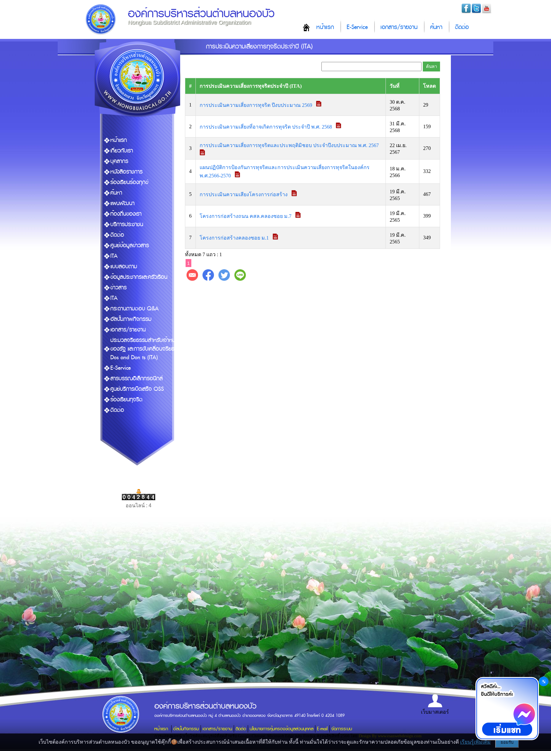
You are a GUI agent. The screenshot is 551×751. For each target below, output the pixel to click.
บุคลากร (119, 161)
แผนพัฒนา (122, 203)
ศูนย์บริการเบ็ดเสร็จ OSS (137, 389)
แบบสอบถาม (123, 266)
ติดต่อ (462, 27)
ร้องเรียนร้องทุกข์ (129, 182)
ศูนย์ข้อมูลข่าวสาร (129, 245)
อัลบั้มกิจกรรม (186, 728)
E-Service (357, 27)
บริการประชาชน (126, 224)
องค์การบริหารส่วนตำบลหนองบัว (201, 13)
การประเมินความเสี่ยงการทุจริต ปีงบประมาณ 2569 (256, 105)
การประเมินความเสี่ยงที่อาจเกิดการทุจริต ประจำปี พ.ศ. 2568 (266, 126)
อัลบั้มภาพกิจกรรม (130, 319)
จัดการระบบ (341, 728)
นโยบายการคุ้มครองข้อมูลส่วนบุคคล (281, 728)
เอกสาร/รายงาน (398, 27)
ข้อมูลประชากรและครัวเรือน (138, 277)
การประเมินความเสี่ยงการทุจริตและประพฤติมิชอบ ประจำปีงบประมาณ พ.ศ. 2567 (290, 145)
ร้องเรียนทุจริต (126, 399)
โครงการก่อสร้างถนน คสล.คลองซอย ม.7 (246, 216)
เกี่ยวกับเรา (121, 150)
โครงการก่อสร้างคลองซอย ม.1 (235, 238)
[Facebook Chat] (507, 708)
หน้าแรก (325, 27)
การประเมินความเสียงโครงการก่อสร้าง (244, 194)
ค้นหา (436, 27)
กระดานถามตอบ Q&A (134, 308)
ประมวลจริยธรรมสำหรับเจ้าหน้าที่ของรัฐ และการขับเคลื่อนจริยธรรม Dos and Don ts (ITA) (146, 349)
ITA (114, 256)
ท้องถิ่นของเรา (126, 214)
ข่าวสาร (118, 287)
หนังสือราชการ (126, 171)
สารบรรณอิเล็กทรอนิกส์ (136, 378)
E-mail (322, 728)
